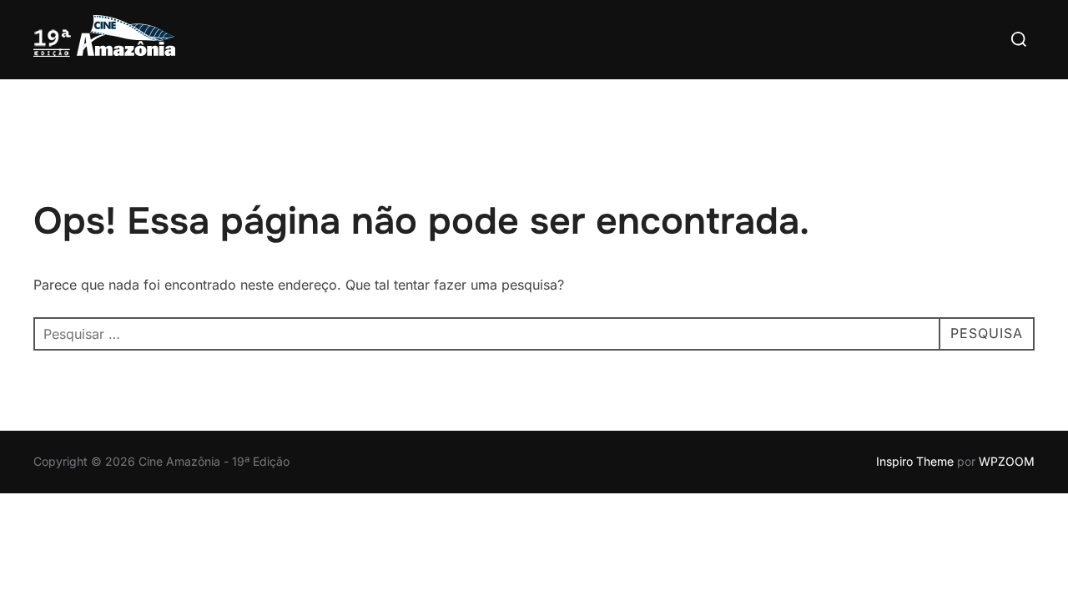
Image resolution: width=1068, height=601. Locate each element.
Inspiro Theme (915, 461)
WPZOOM (1007, 461)
